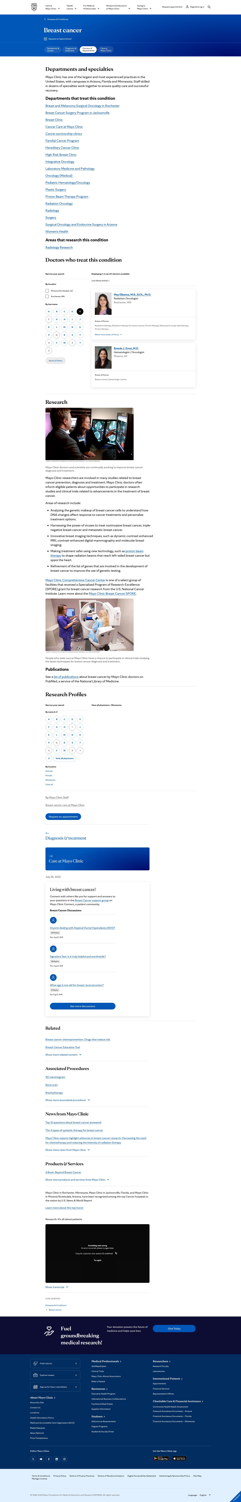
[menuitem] (53, 49)
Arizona (49, 771)
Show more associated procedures (65, 1100)
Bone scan (51, 1084)
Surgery (50, 217)
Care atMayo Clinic (106, 49)
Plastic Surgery (55, 189)
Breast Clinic (54, 120)
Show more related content (61, 1054)
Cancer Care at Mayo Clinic (64, 127)
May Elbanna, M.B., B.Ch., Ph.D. (132, 294)
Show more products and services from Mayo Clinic (75, 1179)
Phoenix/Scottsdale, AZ (62, 290)
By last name (51, 304)
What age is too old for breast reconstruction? (77, 985)
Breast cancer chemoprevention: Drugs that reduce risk (77, 1039)
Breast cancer (63, 30)
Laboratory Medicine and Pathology (70, 169)
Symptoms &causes (53, 49)
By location (50, 284)
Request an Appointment (60, 38)
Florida (48, 775)
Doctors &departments (88, 49)
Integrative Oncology (59, 162)
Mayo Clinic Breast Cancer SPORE (112, 593)
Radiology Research (59, 247)
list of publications (66, 677)
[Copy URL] (116, 1253)
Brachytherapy (54, 1092)
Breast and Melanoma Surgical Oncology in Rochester (82, 106)
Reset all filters (55, 360)
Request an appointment (63, 816)
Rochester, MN (58, 296)
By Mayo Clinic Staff (57, 797)
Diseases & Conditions (57, 19)
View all (49, 784)
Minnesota (50, 780)
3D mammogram (55, 1077)
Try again (97, 1260)
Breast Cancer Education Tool (62, 1047)
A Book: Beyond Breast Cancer (63, 1172)
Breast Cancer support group (92, 900)
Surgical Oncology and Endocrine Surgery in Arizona (81, 224)
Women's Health (56, 231)
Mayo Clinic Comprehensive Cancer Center (75, 580)
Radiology (52, 210)
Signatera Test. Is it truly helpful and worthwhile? (78, 956)
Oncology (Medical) (58, 175)
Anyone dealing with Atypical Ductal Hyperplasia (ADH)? (82, 927)
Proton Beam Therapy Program (66, 196)
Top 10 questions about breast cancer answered (73, 1122)
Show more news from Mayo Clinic (65, 1150)
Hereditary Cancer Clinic (62, 148)
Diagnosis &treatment (70, 49)
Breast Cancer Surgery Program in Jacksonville (77, 113)
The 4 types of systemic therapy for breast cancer (74, 1130)
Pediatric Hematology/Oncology (67, 182)
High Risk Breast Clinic (61, 155)
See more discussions (82, 1006)
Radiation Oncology (59, 203)
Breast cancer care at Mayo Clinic (65, 805)
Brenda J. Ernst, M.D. (126, 348)
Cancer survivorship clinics (63, 134)
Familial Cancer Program (62, 141)
